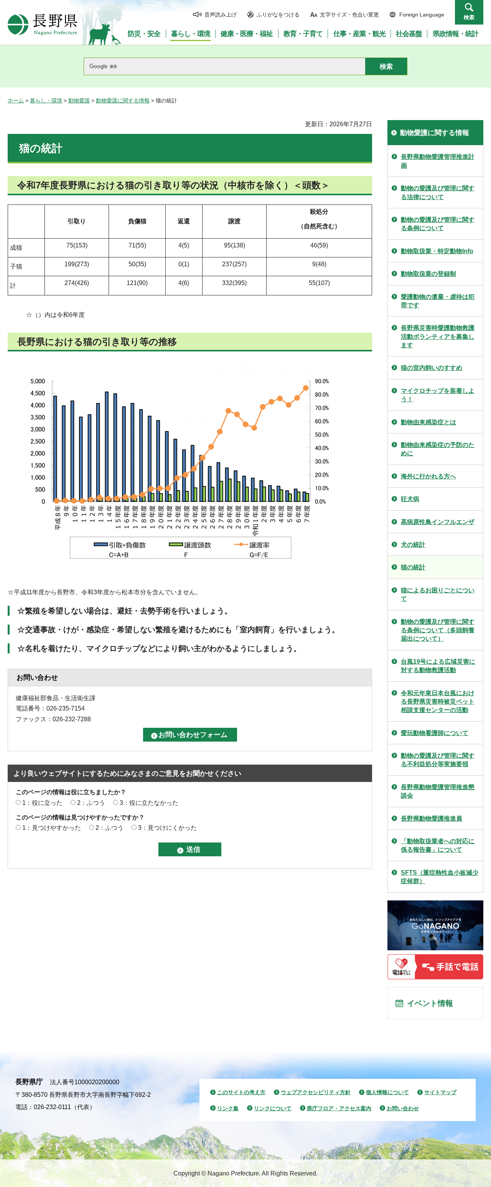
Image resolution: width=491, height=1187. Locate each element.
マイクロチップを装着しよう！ (438, 394)
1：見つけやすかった (51, 827)
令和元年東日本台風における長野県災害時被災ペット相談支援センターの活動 (438, 702)
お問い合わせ (403, 1108)
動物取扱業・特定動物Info (437, 251)
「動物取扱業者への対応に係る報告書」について (438, 845)
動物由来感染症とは (428, 422)
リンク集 (228, 1108)
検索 (469, 17)
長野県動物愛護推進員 (431, 818)
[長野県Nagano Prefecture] (42, 24)
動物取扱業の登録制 (428, 273)
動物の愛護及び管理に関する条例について (438, 223)
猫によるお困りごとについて (438, 594)
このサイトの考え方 (241, 1092)
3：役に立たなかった (149, 803)
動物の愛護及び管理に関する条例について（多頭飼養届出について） (438, 630)
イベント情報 (430, 1003)
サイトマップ (440, 1092)
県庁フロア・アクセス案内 (339, 1108)
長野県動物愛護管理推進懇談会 (438, 791)
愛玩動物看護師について (434, 733)
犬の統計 (413, 544)
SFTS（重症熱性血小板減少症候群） (439, 876)
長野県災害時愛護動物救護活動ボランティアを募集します (438, 336)
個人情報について (387, 1092)
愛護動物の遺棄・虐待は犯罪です (438, 300)
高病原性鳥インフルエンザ (438, 522)
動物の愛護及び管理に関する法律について (438, 192)
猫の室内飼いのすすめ (431, 367)
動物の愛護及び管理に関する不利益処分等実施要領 (438, 759)
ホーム (16, 100)
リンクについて (273, 1108)
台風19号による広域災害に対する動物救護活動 (438, 665)
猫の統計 (413, 567)
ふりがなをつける (278, 15)
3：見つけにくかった (167, 827)
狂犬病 (410, 499)
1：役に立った (42, 803)
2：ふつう (91, 803)
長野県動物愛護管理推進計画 (438, 160)
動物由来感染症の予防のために (438, 449)
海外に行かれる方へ (428, 476)
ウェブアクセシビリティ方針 (316, 1092)
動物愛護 (79, 100)
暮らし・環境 (46, 100)
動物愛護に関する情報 (123, 100)
